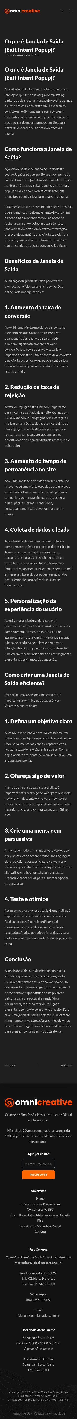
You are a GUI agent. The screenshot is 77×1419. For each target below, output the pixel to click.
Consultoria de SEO (40, 1209)
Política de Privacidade (49, 1413)
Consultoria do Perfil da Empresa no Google (40, 1215)
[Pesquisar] (62, 11)
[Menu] (70, 11)
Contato (40, 1232)
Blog (40, 1221)
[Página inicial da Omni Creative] (22, 11)
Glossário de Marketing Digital (40, 1226)
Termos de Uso (22, 1413)
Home (40, 1198)
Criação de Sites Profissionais (40, 1204)
